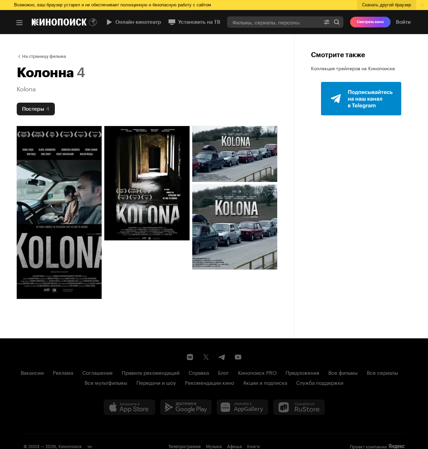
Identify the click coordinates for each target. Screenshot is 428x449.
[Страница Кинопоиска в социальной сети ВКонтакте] (190, 357)
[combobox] (273, 21)
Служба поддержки (319, 382)
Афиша (234, 445)
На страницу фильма (44, 56)
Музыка (214, 445)
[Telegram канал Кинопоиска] (222, 357)
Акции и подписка (265, 382)
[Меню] (19, 23)
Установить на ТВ (199, 22)
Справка (199, 372)
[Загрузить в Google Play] (186, 407)
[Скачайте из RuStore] (299, 407)
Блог (223, 372)
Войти (403, 22)
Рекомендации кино (209, 382)
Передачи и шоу (156, 382)
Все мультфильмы (106, 382)
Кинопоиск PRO (257, 372)
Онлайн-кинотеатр (138, 22)
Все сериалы (382, 372)
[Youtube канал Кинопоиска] (238, 357)
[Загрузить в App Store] (129, 407)
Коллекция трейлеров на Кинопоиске (353, 68)
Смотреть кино (370, 22)
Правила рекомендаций (151, 372)
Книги (253, 445)
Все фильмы (343, 372)
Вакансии (32, 372)
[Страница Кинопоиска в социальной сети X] (206, 357)
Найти (337, 21)
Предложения (302, 372)
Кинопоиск (70, 445)
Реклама (63, 372)
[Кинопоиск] (59, 22)
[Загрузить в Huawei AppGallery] (242, 407)
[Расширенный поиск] (327, 21)
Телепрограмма (184, 445)
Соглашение (97, 372)
